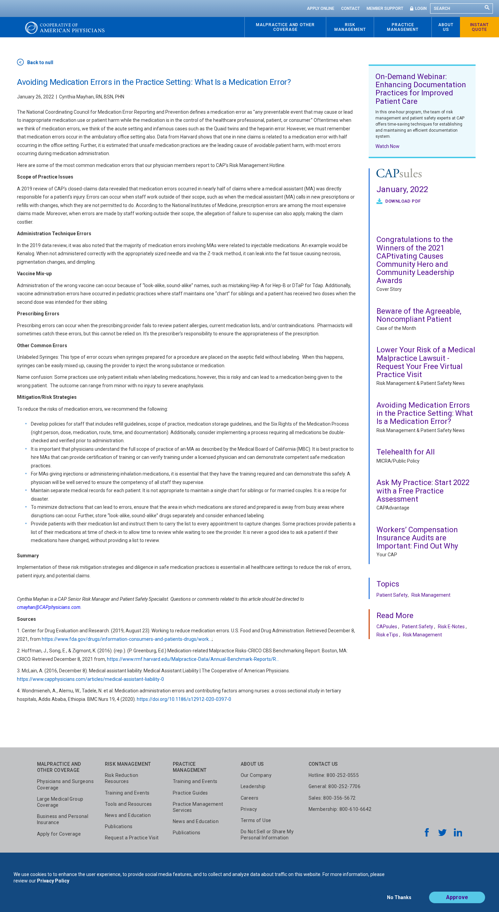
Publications (119, 826)
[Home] (65, 27)
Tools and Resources (128, 804)
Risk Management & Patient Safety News (420, 383)
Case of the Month (396, 328)
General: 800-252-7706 (335, 786)
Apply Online (320, 8)
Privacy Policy (53, 880)
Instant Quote (479, 27)
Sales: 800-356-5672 (332, 798)
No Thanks (399, 897)
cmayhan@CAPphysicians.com (48, 607)
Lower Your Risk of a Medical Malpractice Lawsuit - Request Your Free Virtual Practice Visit (425, 362)
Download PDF (402, 201)
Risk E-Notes (451, 626)
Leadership (253, 786)
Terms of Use (256, 820)
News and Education (128, 815)
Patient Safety (392, 595)
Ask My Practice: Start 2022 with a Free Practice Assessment (422, 490)
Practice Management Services (198, 807)
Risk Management (430, 595)
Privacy (249, 809)
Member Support (385, 8)
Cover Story (389, 289)
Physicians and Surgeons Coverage (65, 784)
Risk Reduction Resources (121, 778)
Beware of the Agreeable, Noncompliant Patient (418, 315)
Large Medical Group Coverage (60, 802)
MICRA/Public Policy (398, 461)
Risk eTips (387, 634)
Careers (250, 798)
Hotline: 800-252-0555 (334, 775)
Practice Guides (190, 793)
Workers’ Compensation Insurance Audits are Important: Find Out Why (417, 537)
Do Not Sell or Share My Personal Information (267, 834)
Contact (350, 8)
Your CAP (386, 554)
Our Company (256, 775)
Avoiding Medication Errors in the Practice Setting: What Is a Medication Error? (424, 413)
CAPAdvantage (392, 507)
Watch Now (387, 146)
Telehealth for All (405, 452)
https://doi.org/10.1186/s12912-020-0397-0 (184, 699)
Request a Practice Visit (132, 837)
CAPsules (386, 626)
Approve (457, 897)
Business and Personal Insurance (63, 819)
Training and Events (127, 793)
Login (421, 8)
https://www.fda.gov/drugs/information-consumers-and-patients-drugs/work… (127, 639)
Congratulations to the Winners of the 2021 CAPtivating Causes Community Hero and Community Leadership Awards (415, 260)
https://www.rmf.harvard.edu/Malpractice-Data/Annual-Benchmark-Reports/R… (193, 659)
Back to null (40, 62)
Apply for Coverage (59, 834)
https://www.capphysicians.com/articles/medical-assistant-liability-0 (90, 679)
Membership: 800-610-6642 (340, 809)
